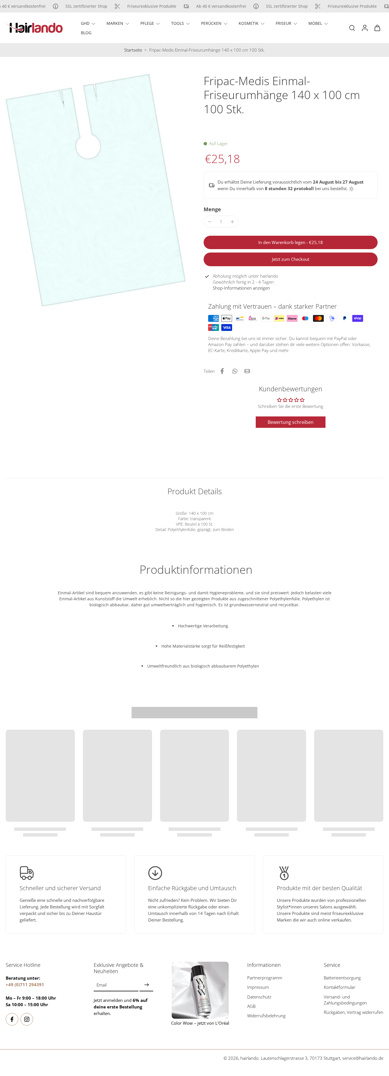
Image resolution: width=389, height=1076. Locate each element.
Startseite (133, 50)
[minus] (209, 221)
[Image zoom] (95, 190)
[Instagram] (27, 1019)
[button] (291, 242)
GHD (85, 23)
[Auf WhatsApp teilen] (234, 371)
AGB (251, 1006)
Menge (212, 209)
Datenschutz (259, 997)
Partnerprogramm (264, 978)
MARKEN (115, 23)
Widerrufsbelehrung (266, 1016)
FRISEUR (283, 23)
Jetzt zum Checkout (290, 259)
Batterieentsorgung (342, 978)
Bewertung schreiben (291, 422)
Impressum (258, 987)
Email (102, 985)
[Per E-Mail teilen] (247, 371)
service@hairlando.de (362, 1058)
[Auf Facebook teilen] (222, 371)
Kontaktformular (339, 987)
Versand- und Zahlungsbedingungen (345, 1000)
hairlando (249, 1058)
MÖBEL (315, 23)
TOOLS (177, 23)
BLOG (86, 32)
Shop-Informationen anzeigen (241, 288)
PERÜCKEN (211, 23)
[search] (352, 27)
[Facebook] (12, 1019)
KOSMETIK (249, 23)
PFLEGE (147, 23)
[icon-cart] (377, 27)
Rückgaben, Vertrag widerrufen (353, 1012)
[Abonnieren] (146, 985)
